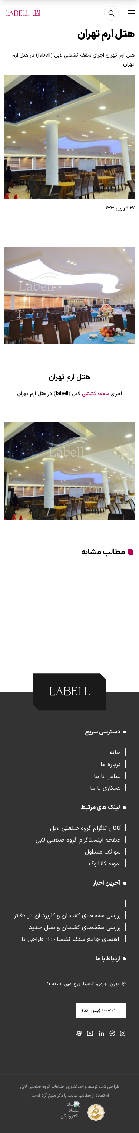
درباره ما (110, 764)
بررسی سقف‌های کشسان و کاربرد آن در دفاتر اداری (67, 915)
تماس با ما (107, 775)
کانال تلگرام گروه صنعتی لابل (85, 827)
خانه (115, 752)
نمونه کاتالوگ (105, 863)
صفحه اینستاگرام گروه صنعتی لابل (78, 839)
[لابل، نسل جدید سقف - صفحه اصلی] (23, 13)
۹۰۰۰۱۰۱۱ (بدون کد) (99, 1010)
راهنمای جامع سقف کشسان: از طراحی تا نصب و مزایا (71, 938)
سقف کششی (95, 394)
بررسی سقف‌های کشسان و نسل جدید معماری (75, 927)
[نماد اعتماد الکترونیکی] (57, 1112)
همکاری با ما (105, 787)
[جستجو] (111, 13)
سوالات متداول (103, 851)
